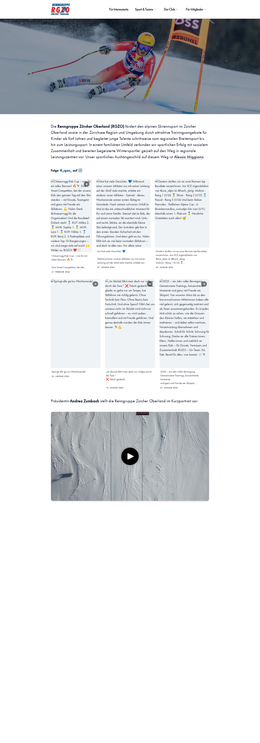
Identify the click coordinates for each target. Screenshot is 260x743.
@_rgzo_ (66, 170)
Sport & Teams (144, 9)
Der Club (169, 9)
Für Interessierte (118, 9)
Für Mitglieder (194, 9)
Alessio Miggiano (189, 156)
